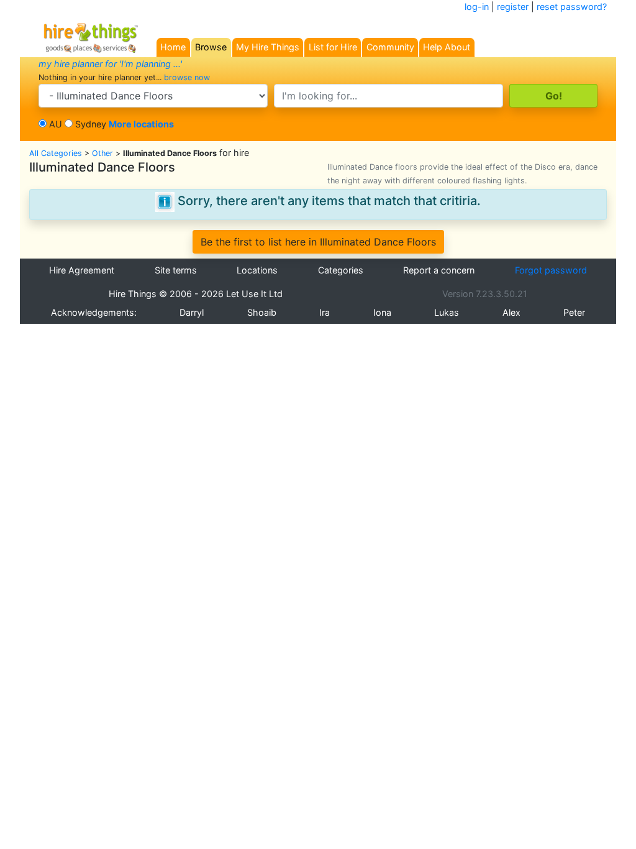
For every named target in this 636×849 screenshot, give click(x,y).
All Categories (55, 153)
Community (390, 47)
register (513, 6)
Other (102, 153)
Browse (211, 47)
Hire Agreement (81, 270)
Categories (340, 270)
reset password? (572, 6)
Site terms (176, 270)
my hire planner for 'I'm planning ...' (110, 63)
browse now (187, 77)
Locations (257, 270)
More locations (141, 124)
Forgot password (551, 270)
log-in (477, 6)
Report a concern (439, 270)
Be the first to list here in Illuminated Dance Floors (318, 242)
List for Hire (333, 47)
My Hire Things (267, 47)
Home (173, 47)
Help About (446, 47)
